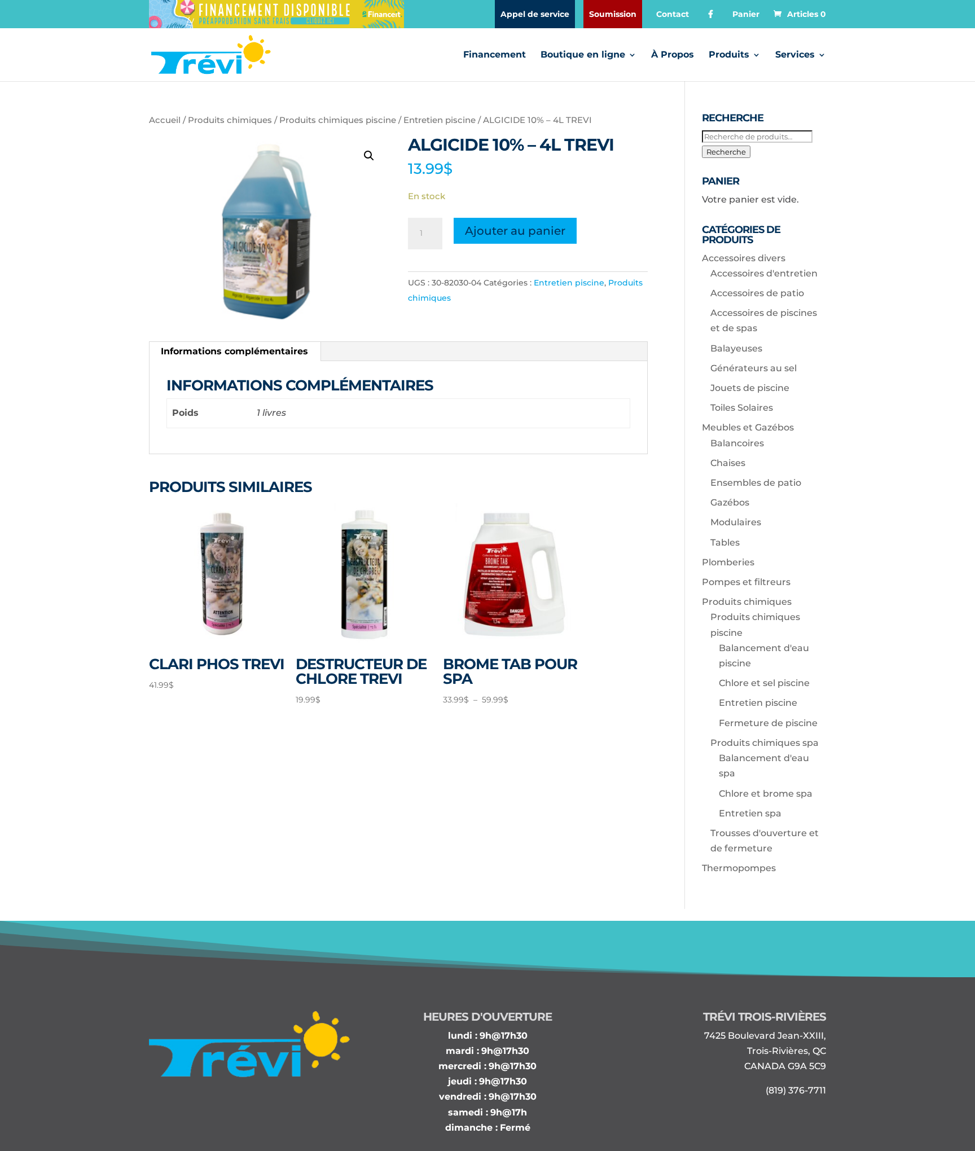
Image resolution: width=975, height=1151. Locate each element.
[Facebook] (710, 14)
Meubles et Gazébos (748, 427)
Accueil (165, 120)
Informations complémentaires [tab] (234, 351)
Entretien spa (750, 813)
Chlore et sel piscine (764, 683)
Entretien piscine (439, 120)
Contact (672, 14)
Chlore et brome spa (766, 793)
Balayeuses (736, 348)
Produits (729, 55)
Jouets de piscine (749, 388)
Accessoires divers (743, 258)
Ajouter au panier (515, 231)
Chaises (727, 463)
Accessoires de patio (757, 293)
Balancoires (737, 443)
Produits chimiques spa (764, 742)
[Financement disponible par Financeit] (276, 14)
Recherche (726, 151)
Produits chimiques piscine (337, 120)
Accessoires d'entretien (764, 273)
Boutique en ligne (583, 55)
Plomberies (728, 562)
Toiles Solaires (741, 407)
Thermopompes (739, 868)
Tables (725, 542)
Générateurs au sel (753, 368)
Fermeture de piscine (768, 723)
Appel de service (534, 14)
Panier (745, 14)
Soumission (612, 14)
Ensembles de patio (755, 482)
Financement (494, 55)
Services (795, 55)
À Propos (672, 55)
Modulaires (735, 522)
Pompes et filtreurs (746, 582)
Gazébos (729, 502)
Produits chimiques (230, 120)
